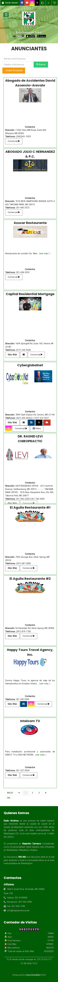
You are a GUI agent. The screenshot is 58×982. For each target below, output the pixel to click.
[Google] (43, 3)
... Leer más (42, 253)
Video (38, 428)
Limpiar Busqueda (14, 70)
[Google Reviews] (55, 3)
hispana (50, 820)
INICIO (10, 793)
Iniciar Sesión (11, 2)
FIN (8, 798)
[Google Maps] (49, 3)
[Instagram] (32, 3)
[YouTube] (27, 3)
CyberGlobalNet (32, 975)
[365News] (29, 19)
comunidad (32, 860)
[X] (37, 3)
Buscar (42, 64)
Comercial (13, 141)
